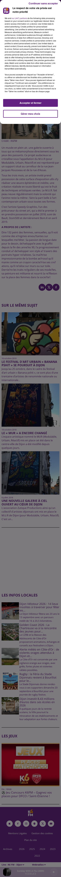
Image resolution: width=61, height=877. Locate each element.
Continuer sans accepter (43, 3)
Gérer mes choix (30, 114)
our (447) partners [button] (19, 18)
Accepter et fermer (30, 103)
